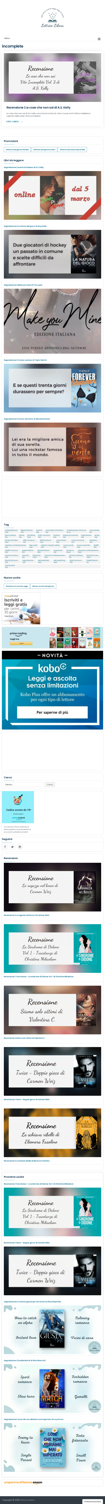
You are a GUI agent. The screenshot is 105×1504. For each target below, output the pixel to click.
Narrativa (93, 541)
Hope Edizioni (86, 536)
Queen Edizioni (27, 551)
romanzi (25, 556)
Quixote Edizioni (43, 551)
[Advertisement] (52, 497)
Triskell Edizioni (92, 561)
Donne (21, 536)
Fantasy (56, 536)
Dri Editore (31, 536)
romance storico (11, 556)
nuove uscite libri (83, 546)
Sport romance (76, 561)
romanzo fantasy (76, 556)
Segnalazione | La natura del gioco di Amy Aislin (25, 226)
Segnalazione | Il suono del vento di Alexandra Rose (27, 419)
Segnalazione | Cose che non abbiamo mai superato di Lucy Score (33, 1419)
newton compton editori (50, 546)
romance (70, 551)
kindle (97, 536)
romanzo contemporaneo (55, 556)
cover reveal (94, 531)
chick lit (39, 531)
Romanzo (36, 556)
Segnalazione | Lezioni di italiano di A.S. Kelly (24, 167)
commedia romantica (54, 531)
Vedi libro (12, 121)
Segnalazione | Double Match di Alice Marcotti (25, 1360)
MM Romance (45, 541)
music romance (77, 541)
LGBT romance (29, 541)
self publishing (59, 561)
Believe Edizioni (27, 531)
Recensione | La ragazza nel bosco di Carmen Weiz (26, 915)
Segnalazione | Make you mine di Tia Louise (23, 285)
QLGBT (96, 546)
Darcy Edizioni (10, 536)
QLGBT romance (11, 551)
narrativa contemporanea (15, 546)
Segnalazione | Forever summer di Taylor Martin (25, 360)
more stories (61, 541)
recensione (58, 551)
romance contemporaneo (88, 551)
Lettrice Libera (27, 1500)
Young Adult (10, 566)
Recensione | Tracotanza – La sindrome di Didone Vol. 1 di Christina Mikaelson (39, 976)
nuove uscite (68, 546)
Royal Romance (11, 561)
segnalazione (28, 561)
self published (43, 561)
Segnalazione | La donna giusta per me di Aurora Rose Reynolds (32, 1301)
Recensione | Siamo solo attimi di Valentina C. (24, 1038)
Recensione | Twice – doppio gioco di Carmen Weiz (27, 1099)
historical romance (70, 536)
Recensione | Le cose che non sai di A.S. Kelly (38, 107)
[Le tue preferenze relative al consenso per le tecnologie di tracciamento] (92, 1501)
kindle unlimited (11, 541)
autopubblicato (11, 531)
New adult (33, 546)
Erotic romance (44, 536)
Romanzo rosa (92, 556)
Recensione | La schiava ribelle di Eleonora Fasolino (27, 1161)
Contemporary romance (76, 531)
